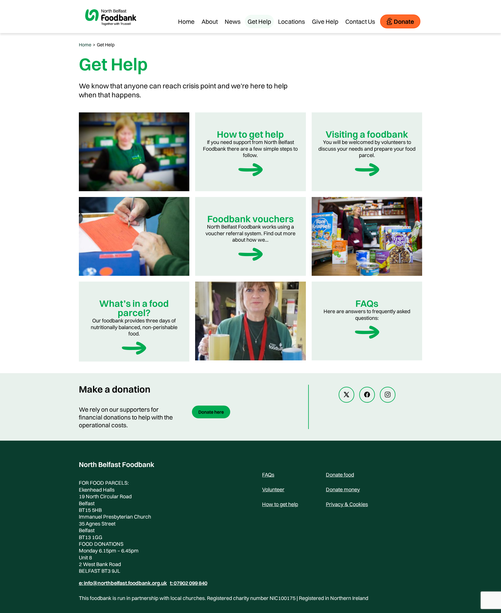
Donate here (211, 412)
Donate (404, 21)
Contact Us (360, 21)
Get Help (259, 21)
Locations (291, 21)
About (210, 21)
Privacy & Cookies (347, 504)
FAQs (268, 474)
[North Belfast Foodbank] (111, 30)
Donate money (343, 489)
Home (186, 21)
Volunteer (273, 489)
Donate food (340, 474)
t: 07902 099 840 (188, 583)
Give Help (325, 21)
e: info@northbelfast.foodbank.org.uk (123, 583)
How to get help (280, 504)
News (233, 21)
